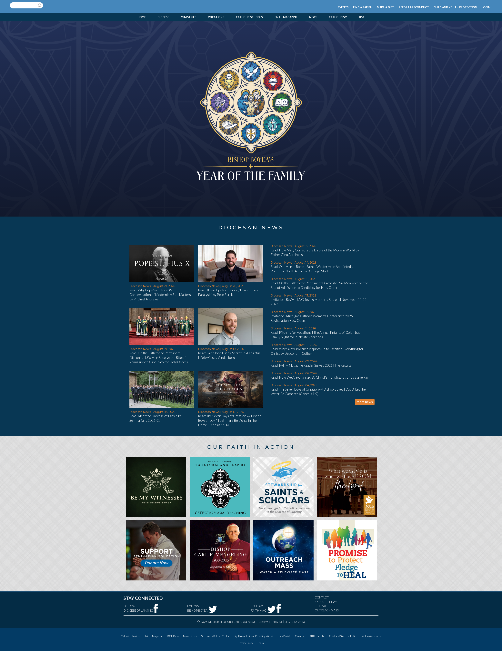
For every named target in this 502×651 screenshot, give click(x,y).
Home (142, 17)
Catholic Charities (131, 636)
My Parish (284, 636)
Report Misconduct (414, 7)
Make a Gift (385, 7)
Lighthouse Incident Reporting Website (254, 636)
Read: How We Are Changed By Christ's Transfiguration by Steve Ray (319, 377)
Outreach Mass (327, 610)
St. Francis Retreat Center (215, 636)
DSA (361, 17)
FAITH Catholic (316, 636)
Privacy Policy (245, 643)
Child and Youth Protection (455, 7)
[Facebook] (156, 608)
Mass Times (190, 636)
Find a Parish (362, 7)
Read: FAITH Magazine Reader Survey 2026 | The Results (311, 365)
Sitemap (321, 606)
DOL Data (173, 636)
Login (486, 7)
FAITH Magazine (286, 17)
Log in (260, 643)
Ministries (188, 17)
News (313, 17)
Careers (299, 636)
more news (365, 402)
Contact (322, 597)
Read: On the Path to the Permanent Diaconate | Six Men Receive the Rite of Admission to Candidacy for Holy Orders (158, 357)
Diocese (163, 17)
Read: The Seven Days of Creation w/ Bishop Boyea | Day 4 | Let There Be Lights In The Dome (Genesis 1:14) (229, 420)
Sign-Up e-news (326, 601)
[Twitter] (212, 609)
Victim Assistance (371, 636)
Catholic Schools (249, 17)
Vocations (216, 17)
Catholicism (338, 17)
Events (343, 7)
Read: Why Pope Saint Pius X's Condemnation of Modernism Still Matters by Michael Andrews (160, 294)
